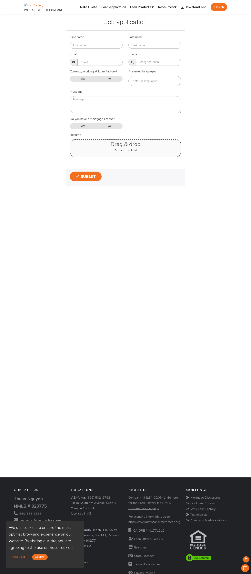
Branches (140, 547)
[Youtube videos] (246, 559)
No (109, 79)
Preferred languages (142, 71)
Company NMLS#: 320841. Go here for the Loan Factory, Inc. (153, 502)
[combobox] (154, 81)
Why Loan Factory (203, 509)
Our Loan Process (202, 503)
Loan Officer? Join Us (148, 539)
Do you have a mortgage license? (92, 119)
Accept (40, 557)
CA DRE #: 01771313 (149, 530)
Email (73, 54)
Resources (166, 7)
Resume (75, 135)
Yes (83, 79)
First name (77, 37)
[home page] (33, 4)
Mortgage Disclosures (205, 497)
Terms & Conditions (146, 564)
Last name (135, 37)
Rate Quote (88, 7)
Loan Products (140, 7)
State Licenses (144, 556)
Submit (87, 176)
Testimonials (198, 515)
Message (76, 92)
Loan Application (113, 7)
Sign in (219, 7)
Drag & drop (125, 144)
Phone (132, 54)
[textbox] (155, 81)
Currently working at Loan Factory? (93, 71)
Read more (18, 557)
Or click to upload (126, 150)
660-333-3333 (30, 514)
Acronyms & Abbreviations (208, 520)
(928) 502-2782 (98, 497)
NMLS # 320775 (30, 506)
